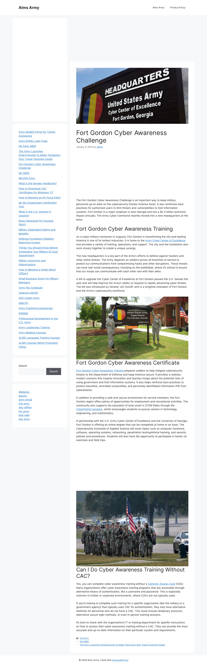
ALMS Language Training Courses (39, 337)
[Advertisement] (132, 39)
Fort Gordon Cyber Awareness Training (100, 370)
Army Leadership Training (34, 327)
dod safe (24, 415)
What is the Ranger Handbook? (38, 183)
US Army (84, 638)
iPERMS (23, 313)
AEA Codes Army (29, 298)
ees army (24, 419)
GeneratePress (120, 660)
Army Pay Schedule (30, 287)
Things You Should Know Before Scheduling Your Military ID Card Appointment (38, 251)
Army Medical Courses (32, 332)
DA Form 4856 (27, 146)
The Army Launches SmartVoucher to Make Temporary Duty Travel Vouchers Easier (122, 645)
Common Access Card (161, 583)
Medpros (24, 391)
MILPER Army (27, 178)
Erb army (24, 403)
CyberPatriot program (89, 409)
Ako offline (25, 407)
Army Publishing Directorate (36, 308)
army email (25, 399)
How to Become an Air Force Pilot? (40, 197)
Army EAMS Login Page (33, 141)
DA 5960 (84, 641)
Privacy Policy (177, 7)
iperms (23, 395)
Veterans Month (28, 292)
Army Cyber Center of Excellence (165, 240)
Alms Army (29, 7)
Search (23, 365)
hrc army (24, 411)
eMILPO (23, 303)
